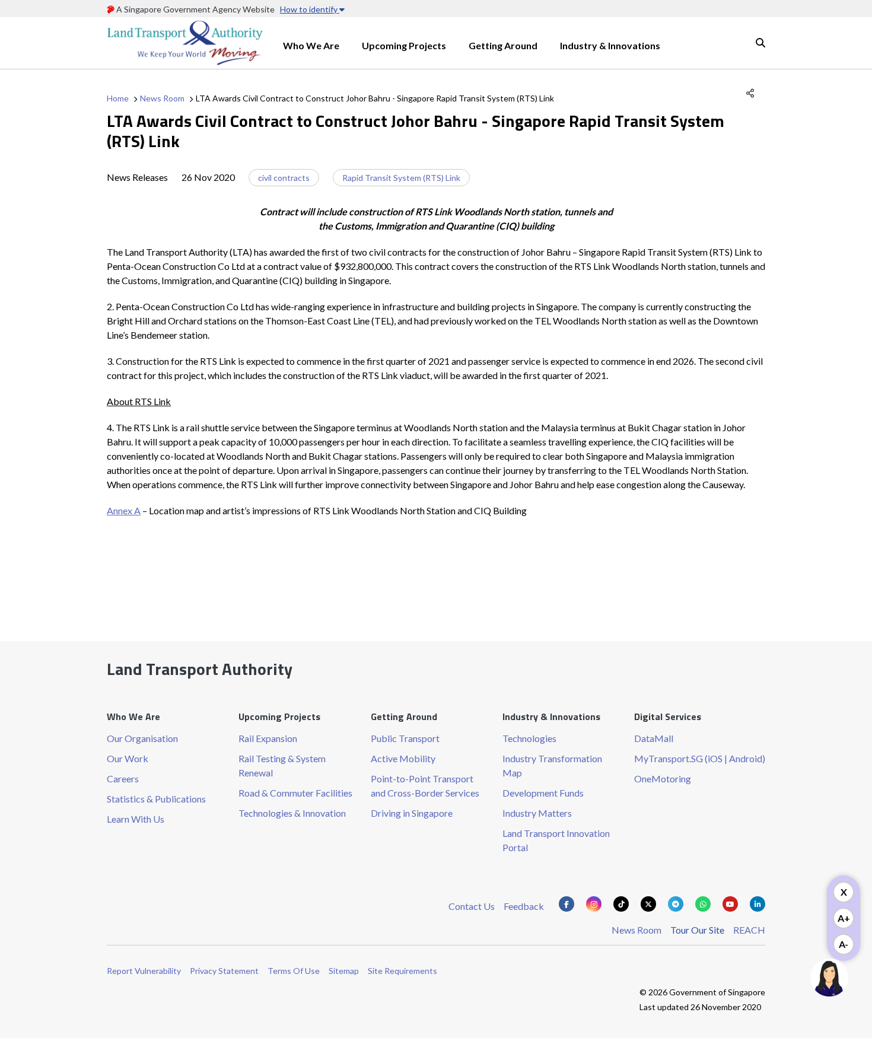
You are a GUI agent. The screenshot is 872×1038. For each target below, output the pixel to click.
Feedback (524, 906)
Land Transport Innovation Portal (556, 840)
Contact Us (471, 906)
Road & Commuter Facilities (295, 792)
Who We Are (311, 45)
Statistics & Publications (156, 798)
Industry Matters (537, 813)
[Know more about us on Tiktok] (621, 904)
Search (760, 42)
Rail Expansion (267, 738)
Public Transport (405, 738)
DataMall (653, 738)
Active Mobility (403, 758)
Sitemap (344, 971)
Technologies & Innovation (292, 813)
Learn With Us (135, 818)
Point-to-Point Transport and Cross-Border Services (425, 785)
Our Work (127, 758)
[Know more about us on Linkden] (757, 904)
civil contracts (284, 178)
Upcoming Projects (404, 45)
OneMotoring (662, 778)
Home (118, 98)
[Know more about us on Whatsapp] (703, 904)
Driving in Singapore (412, 813)
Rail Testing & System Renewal (282, 765)
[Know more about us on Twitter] (648, 904)
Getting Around (503, 45)
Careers (123, 778)
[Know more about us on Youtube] (730, 904)
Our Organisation (142, 738)
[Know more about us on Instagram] (594, 904)
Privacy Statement (224, 971)
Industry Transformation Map (552, 765)
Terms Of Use (294, 971)
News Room (162, 98)
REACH (749, 929)
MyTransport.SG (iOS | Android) (699, 758)
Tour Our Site (697, 929)
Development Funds (543, 792)
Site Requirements (402, 971)
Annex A (124, 510)
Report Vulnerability (144, 971)
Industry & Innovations (610, 45)
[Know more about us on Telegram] (675, 904)
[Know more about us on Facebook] (566, 904)
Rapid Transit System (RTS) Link (401, 178)
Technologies (529, 738)
